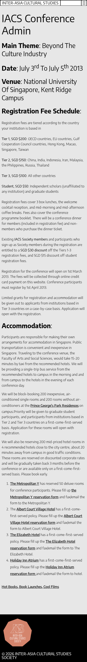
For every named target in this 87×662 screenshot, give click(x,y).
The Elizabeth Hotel (25, 534)
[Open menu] (84, 2)
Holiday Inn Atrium (24, 560)
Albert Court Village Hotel (35, 509)
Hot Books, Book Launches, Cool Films (30, 586)
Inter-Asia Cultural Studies (30, 2)
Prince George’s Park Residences (54, 405)
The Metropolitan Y (24, 483)
